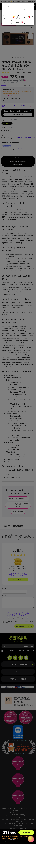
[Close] (32, 5)
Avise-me (26, 832)
